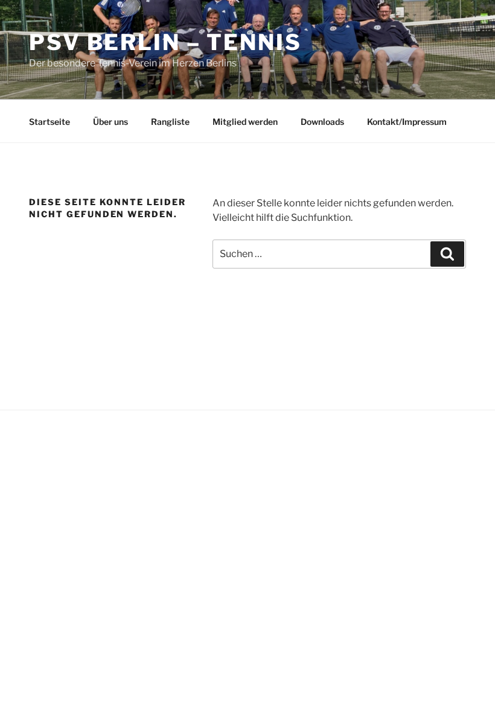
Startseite (49, 121)
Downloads (322, 121)
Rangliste (170, 121)
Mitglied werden (245, 121)
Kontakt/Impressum (407, 121)
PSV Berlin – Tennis (165, 42)
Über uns (110, 121)
